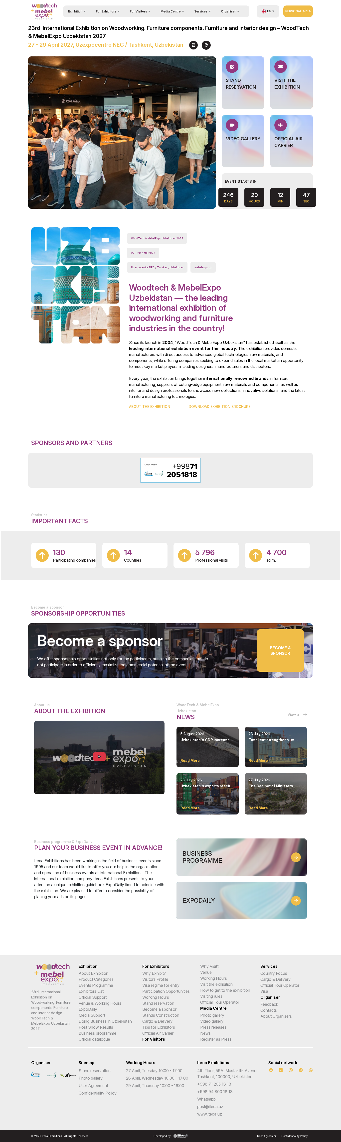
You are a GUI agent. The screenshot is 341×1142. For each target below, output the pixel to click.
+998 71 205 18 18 (214, 1084)
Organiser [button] (228, 11)
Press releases (213, 1027)
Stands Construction (160, 1015)
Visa (264, 991)
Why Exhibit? (154, 973)
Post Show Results (96, 1027)
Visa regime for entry (160, 985)
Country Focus (273, 973)
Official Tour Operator (219, 1002)
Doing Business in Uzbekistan (105, 1021)
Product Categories (96, 979)
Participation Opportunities (166, 991)
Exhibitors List (91, 991)
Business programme (97, 1033)
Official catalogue (94, 1039)
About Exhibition (93, 973)
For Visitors (153, 1039)
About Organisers (276, 1016)
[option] (170, 470)
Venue (206, 972)
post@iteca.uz (210, 1106)
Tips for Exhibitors (158, 1027)
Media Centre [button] (171, 11)
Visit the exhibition (216, 984)
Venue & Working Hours (100, 1003)
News (205, 1033)
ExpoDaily (88, 1009)
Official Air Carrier (157, 1033)
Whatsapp (206, 1099)
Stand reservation (158, 1003)
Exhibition (88, 966)
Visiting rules (211, 996)
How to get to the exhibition (225, 990)
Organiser (270, 997)
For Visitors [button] (138, 11)
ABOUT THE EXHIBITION (149, 406)
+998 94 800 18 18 (215, 1091)
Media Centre (213, 1008)
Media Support (92, 1015)
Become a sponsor (280, 650)
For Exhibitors (155, 966)
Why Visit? (209, 966)
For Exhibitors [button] (106, 11)
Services (269, 966)
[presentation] (194, 197)
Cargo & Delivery (157, 1021)
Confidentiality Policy (98, 1093)
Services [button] (200, 11)
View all (294, 714)
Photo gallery (212, 1015)
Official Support (93, 997)
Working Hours (155, 997)
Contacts (268, 1010)
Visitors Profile (155, 979)
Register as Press (215, 1039)
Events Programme (96, 985)
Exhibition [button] (75, 11)
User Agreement (93, 1085)
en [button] (269, 11)
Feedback (269, 1004)
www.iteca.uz (209, 1114)
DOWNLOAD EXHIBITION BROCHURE (219, 406)
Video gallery (211, 1021)
